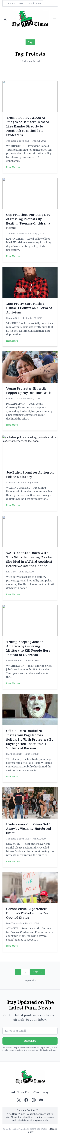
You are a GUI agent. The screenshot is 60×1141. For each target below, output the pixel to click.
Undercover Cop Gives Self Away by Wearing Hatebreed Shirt (28, 829)
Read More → (13, 167)
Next (35, 972)
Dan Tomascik (14, 923)
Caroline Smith (14, 660)
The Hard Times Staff (17, 141)
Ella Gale (11, 571)
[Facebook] (26, 1100)
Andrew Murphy (15, 482)
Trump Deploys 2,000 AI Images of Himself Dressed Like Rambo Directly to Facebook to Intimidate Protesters (27, 126)
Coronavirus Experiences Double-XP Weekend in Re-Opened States (27, 913)
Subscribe (30, 1040)
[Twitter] (19, 1100)
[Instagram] (34, 1100)
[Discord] (41, 1100)
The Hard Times (14, 3)
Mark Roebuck (14, 754)
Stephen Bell (12, 318)
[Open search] (5, 19)
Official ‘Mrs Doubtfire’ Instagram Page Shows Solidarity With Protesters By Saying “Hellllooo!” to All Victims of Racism (29, 739)
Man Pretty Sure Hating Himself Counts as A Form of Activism (29, 308)
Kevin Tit (11, 398)
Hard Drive (34, 3)
